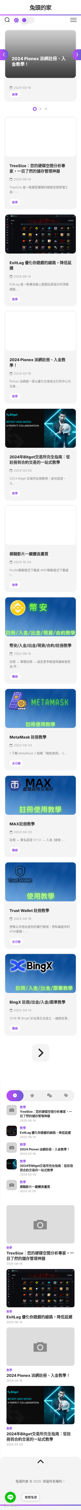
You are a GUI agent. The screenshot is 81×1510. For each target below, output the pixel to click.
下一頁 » (40, 1053)
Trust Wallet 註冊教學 (29, 910)
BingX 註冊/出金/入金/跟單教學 (37, 1002)
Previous (4, 54)
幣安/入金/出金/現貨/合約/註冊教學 (40, 645)
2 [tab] (40, 109)
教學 (15, 94)
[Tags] (66, 1095)
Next (77, 54)
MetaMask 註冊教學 (28, 737)
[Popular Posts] (32, 1095)
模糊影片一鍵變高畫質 (29, 554)
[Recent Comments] (49, 1095)
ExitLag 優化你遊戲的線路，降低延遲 (45, 1132)
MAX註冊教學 (22, 824)
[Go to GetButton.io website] (10, 1505)
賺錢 (15, 676)
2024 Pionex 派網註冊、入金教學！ (31, 33)
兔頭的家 (41, 7)
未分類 (16, 763)
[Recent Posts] (15, 1095)
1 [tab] (35, 109)
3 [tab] (46, 109)
